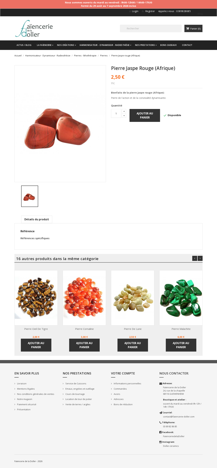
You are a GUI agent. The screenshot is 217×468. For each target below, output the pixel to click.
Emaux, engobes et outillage (79, 388)
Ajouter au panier (145, 115)
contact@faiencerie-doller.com (178, 416)
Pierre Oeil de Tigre (36, 329)
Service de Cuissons (75, 383)
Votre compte (123, 373)
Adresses (118, 399)
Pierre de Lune (133, 329)
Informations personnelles (127, 383)
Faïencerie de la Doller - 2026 (28, 461)
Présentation (24, 409)
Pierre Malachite (181, 329)
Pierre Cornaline (84, 329)
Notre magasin (24, 399)
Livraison (21, 383)
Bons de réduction (123, 404)
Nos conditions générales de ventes (35, 394)
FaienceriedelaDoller (173, 436)
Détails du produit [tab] (36, 219)
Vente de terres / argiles (77, 404)
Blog (200, 13)
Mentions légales (26, 388)
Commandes (120, 388)
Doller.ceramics (171, 445)
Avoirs (116, 394)
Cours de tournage (75, 394)
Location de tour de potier (78, 399)
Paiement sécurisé (26, 404)
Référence (28, 231)
